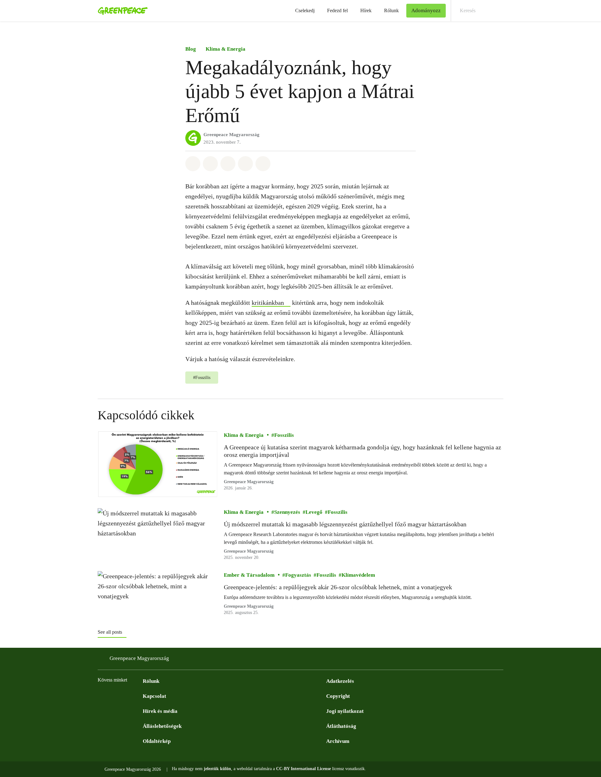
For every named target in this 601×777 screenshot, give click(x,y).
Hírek (366, 10)
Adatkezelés (340, 681)
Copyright (338, 696)
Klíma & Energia (225, 49)
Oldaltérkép (157, 741)
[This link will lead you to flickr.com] (139, 695)
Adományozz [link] (426, 10)
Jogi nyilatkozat (345, 711)
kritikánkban (268, 302)
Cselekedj (305, 10)
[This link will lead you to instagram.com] (114, 695)
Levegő (314, 512)
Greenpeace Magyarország (231, 134)
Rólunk (391, 10)
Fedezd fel (337, 10)
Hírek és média (160, 711)
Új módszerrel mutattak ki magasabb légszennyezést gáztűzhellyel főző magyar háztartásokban (345, 524)
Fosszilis (284, 435)
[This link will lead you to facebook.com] (101, 695)
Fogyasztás (298, 575)
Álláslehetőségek (162, 726)
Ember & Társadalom (249, 575)
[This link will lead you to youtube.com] (126, 695)
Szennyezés (287, 512)
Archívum (337, 741)
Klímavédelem (358, 575)
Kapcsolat (154, 696)
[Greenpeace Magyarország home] (121, 10)
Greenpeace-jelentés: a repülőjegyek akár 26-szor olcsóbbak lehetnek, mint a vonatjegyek (338, 587)
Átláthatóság (341, 726)
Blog (190, 49)
